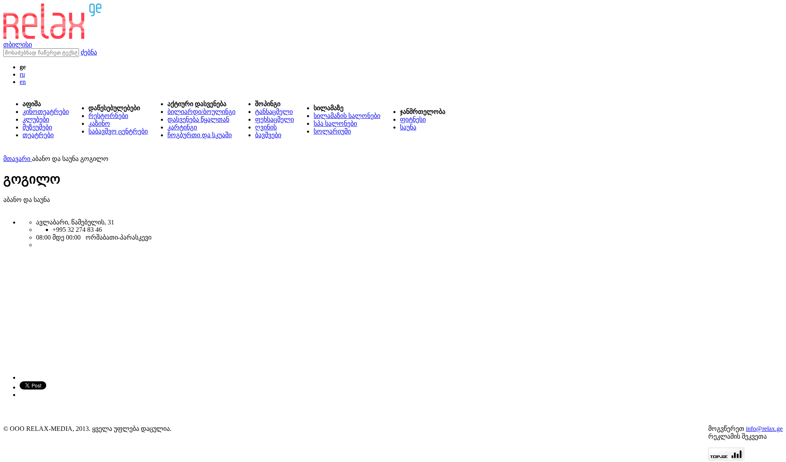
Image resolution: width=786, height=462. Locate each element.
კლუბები (36, 119)
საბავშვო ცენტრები (118, 131)
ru (22, 74)
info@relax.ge (764, 428)
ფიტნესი (413, 119)
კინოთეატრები (46, 111)
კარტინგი (182, 127)
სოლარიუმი (332, 131)
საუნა (408, 127)
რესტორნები (108, 115)
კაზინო (99, 123)
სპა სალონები (335, 123)
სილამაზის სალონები (347, 115)
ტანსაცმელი (274, 111)
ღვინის (266, 127)
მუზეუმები (37, 127)
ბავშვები (268, 134)
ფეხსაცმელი (274, 119)
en (23, 81)
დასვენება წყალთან (198, 119)
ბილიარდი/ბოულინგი (201, 111)
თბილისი (17, 44)
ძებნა (89, 52)
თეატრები (38, 134)
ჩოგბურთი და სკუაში (199, 134)
